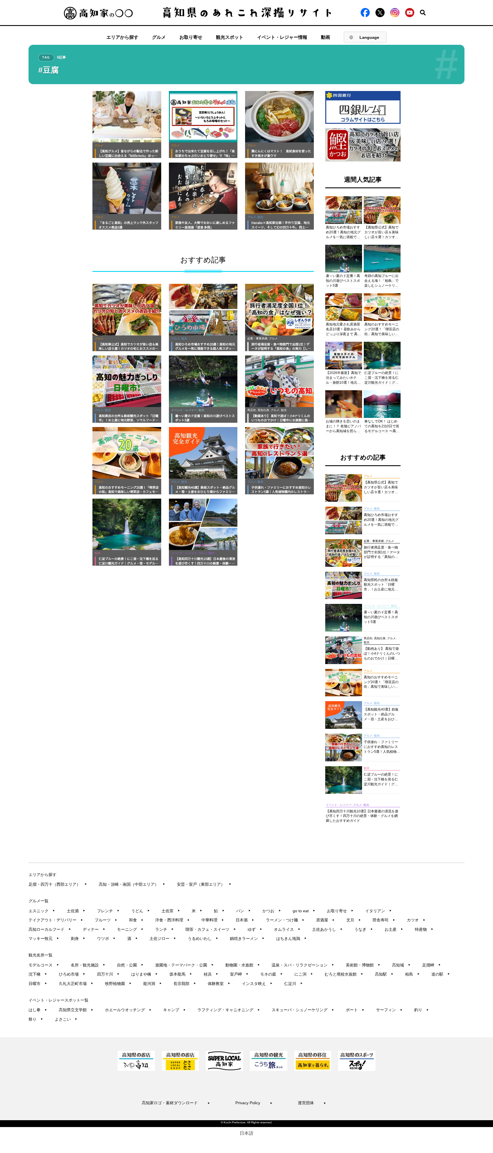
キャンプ (174, 1010)
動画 (325, 37)
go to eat (304, 911)
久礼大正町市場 (76, 983)
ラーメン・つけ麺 (285, 920)
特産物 (424, 929)
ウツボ (106, 938)
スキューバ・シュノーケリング (303, 1010)
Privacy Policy (253, 1103)
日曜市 (38, 983)
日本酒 (245, 920)
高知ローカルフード (50, 929)
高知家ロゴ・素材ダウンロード (176, 1103)
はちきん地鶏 (291, 938)
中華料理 (212, 920)
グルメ (159, 37)
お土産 (394, 929)
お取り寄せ (190, 37)
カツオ (416, 920)
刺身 (78, 938)
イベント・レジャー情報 (282, 37)
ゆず (255, 929)
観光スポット (229, 37)
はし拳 (38, 1010)
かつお (271, 911)
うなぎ (363, 929)
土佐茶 (170, 911)
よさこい (66, 1019)
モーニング (130, 929)
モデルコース (44, 965)
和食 (136, 920)
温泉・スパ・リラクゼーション (303, 965)
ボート (355, 1010)
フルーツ (106, 920)
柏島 (412, 974)
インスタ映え (257, 983)
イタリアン (378, 911)
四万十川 (108, 974)
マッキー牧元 (44, 938)
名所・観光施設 (88, 965)
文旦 (353, 920)
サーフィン (389, 1010)
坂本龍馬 (180, 974)
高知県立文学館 (76, 1010)
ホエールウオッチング (128, 1010)
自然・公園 (130, 965)
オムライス (287, 929)
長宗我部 (184, 983)
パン (243, 911)
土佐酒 (76, 911)
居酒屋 (325, 920)
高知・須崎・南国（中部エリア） (132, 884)
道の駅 (440, 974)
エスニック (42, 911)
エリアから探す (122, 37)
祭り (36, 1019)
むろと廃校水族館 (344, 974)
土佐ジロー (162, 938)
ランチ (164, 929)
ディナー (94, 929)
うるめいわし (203, 938)
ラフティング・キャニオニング (228, 1010)
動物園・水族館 (242, 965)
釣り (421, 1010)
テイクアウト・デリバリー (56, 920)
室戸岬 (239, 974)
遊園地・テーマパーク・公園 (184, 965)
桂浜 (211, 974)
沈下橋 (38, 974)
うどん (140, 911)
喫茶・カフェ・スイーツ (210, 929)
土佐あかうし (327, 929)
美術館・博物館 (363, 965)
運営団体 (312, 1103)
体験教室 (219, 983)
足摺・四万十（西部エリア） (58, 884)
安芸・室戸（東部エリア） (204, 884)
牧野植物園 (118, 983)
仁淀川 (293, 983)
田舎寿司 (384, 920)
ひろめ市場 (72, 974)
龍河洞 (152, 983)
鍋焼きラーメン (247, 938)
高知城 (401, 965)
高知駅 (384, 974)
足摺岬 (431, 965)
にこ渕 (303, 974)
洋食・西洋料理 (172, 920)
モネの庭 (271, 974)
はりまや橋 (144, 974)
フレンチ (108, 911)
